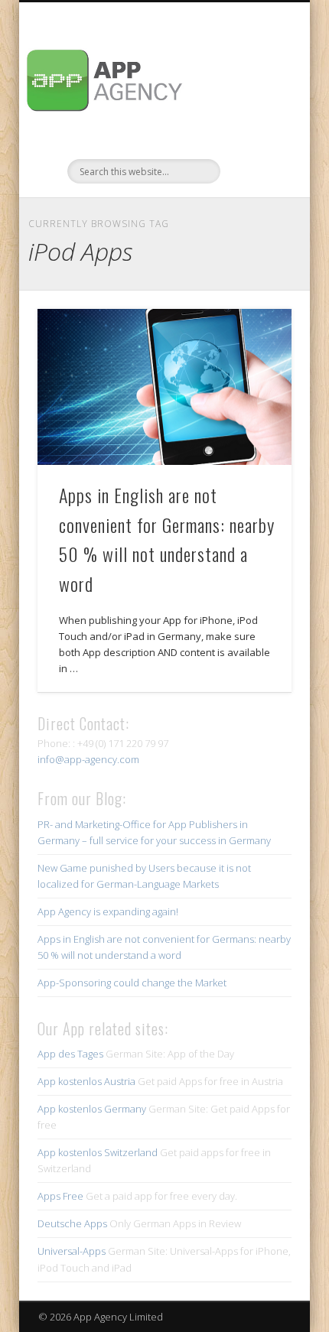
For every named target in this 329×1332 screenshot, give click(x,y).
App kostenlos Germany (91, 1109)
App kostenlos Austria (86, 1081)
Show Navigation (254, 137)
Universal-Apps (71, 1251)
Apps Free (60, 1196)
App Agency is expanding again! (107, 911)
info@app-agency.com (88, 759)
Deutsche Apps (72, 1223)
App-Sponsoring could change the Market (131, 982)
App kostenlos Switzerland (97, 1152)
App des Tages (70, 1054)
